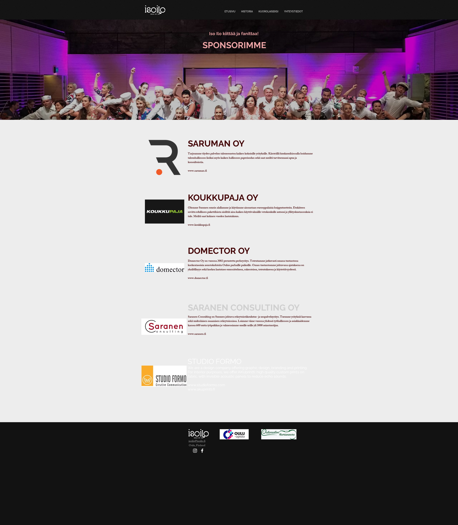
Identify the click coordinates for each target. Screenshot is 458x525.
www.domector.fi (198, 278)
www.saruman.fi (197, 171)
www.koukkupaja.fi (199, 225)
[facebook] (202, 450)
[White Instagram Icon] (195, 450)
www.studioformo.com (206, 385)
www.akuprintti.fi (201, 389)
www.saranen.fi (197, 334)
